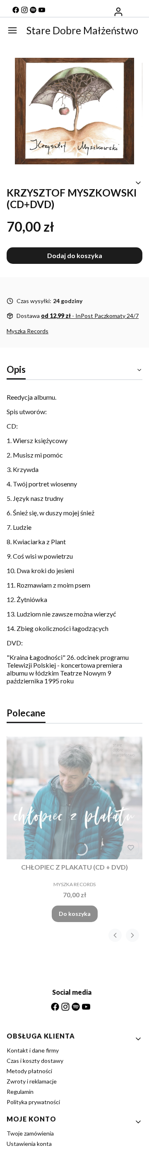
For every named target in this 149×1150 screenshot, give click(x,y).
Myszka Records (27, 330)
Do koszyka (75, 913)
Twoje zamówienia (30, 1133)
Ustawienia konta (29, 1143)
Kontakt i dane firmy (33, 1050)
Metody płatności (29, 1070)
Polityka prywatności (33, 1101)
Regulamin (20, 1091)
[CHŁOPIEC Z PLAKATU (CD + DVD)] (74, 798)
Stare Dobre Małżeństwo (82, 30)
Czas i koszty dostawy (35, 1060)
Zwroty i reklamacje (32, 1081)
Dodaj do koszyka (74, 255)
